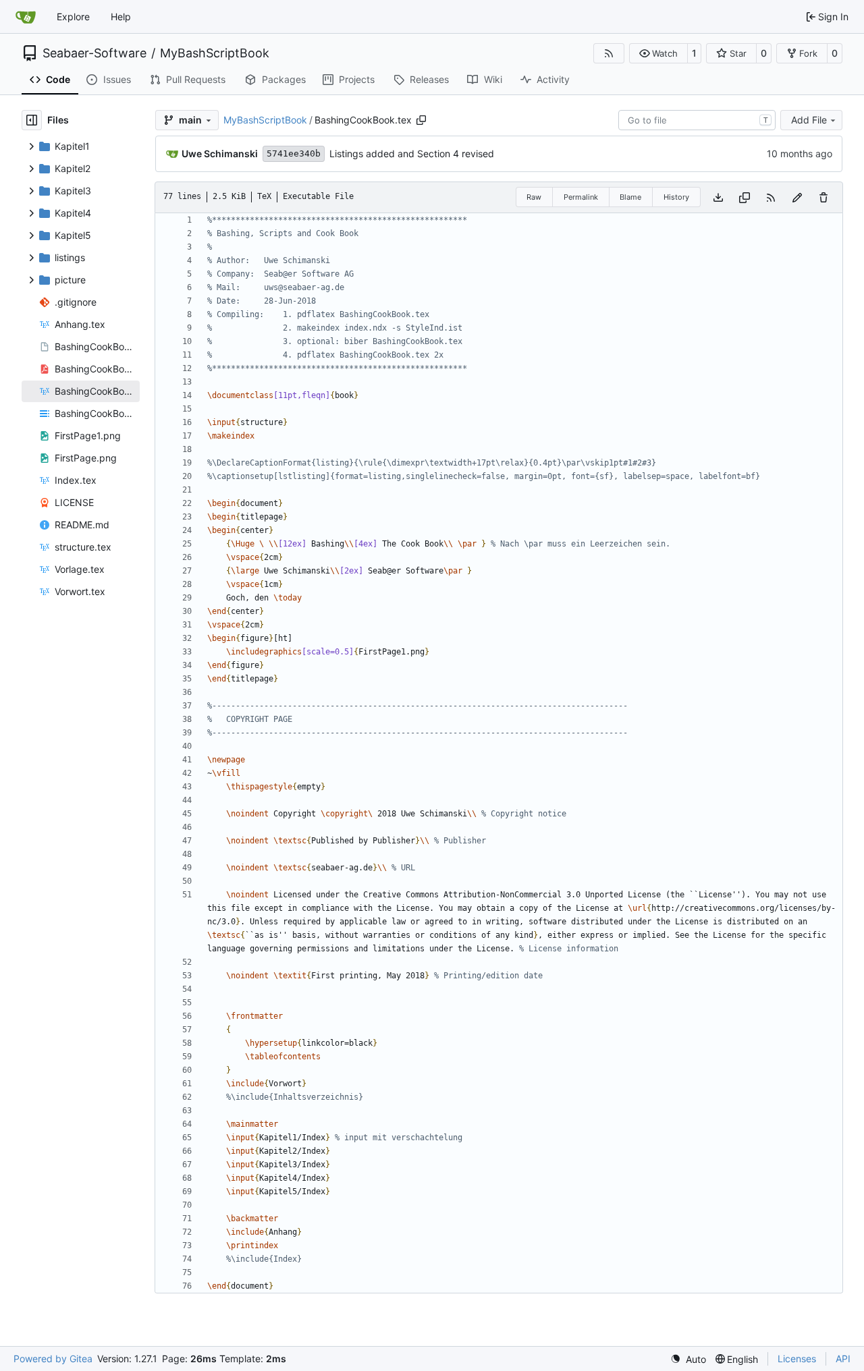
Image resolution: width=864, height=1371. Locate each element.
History (676, 197)
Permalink (581, 197)
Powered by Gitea (53, 1358)
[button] (658, 53)
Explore (73, 16)
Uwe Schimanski (220, 153)
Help (121, 16)
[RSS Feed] (608, 53)
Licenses (797, 1358)
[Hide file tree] (32, 120)
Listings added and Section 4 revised (411, 153)
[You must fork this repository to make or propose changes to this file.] (797, 197)
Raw (533, 197)
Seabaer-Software (94, 53)
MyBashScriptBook (214, 53)
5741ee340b (294, 153)
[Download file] (718, 197)
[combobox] (697, 120)
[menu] (688, 1359)
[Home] (26, 17)
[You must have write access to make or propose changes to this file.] (823, 197)
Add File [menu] (809, 119)
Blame (630, 197)
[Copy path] (421, 120)
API (843, 1358)
